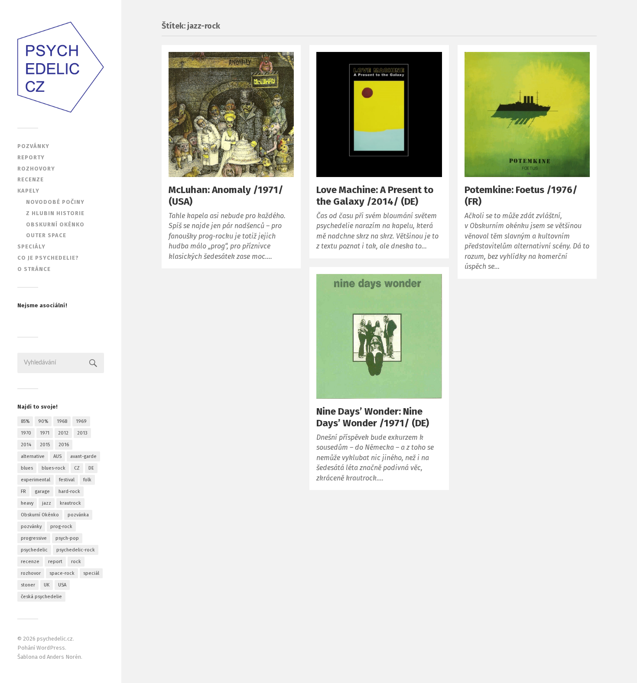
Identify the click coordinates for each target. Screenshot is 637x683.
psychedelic (34, 550)
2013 (82, 433)
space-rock (62, 573)
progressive (34, 538)
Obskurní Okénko (40, 515)
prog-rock (61, 526)
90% (43, 421)
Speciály (31, 246)
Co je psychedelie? (48, 258)
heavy (27, 503)
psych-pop (67, 538)
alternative (33, 456)
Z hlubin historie (55, 213)
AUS (57, 456)
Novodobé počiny (55, 202)
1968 (62, 421)
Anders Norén (64, 657)
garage (42, 491)
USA (62, 585)
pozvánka (78, 515)
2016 (63, 445)
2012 (63, 433)
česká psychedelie (41, 596)
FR (23, 491)
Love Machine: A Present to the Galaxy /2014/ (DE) (374, 195)
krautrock (70, 503)
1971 (44, 433)
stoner (28, 585)
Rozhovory (36, 168)
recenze (30, 561)
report (55, 561)
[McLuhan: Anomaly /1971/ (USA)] (231, 114)
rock (76, 561)
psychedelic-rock (75, 550)
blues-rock (53, 468)
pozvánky (31, 526)
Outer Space (46, 235)
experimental (35, 480)
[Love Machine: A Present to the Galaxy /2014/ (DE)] (379, 114)
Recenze (30, 179)
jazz (46, 503)
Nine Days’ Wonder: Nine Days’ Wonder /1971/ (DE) (372, 417)
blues (27, 468)
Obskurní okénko (55, 224)
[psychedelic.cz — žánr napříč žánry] (60, 67)
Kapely (28, 190)
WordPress (50, 647)
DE (91, 468)
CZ (77, 468)
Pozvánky (33, 146)
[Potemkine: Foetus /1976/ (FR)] (527, 114)
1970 (26, 433)
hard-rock (69, 491)
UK (46, 585)
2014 (26, 445)
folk (87, 480)
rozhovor (31, 573)
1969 (81, 421)
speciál (91, 573)
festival (67, 480)
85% (25, 421)
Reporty (31, 157)
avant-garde (83, 456)
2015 (45, 445)
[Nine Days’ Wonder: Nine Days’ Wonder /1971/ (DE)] (379, 336)
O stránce (34, 269)
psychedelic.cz (55, 638)
